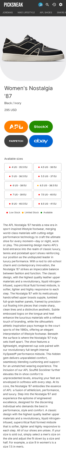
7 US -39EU (19, 194)
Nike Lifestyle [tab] (26, 12)
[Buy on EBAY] (41, 141)
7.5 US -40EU (48, 194)
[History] (54, 4)
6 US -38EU (20, 185)
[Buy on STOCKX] (41, 127)
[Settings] (60, 4)
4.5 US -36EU (49, 167)
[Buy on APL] (16, 127)
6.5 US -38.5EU (49, 185)
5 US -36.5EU (19, 176)
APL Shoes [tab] (46, 12)
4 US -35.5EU (19, 167)
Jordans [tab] (7, 12)
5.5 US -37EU (49, 176)
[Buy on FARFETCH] (16, 141)
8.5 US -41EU (48, 203)
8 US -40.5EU (19, 203)
